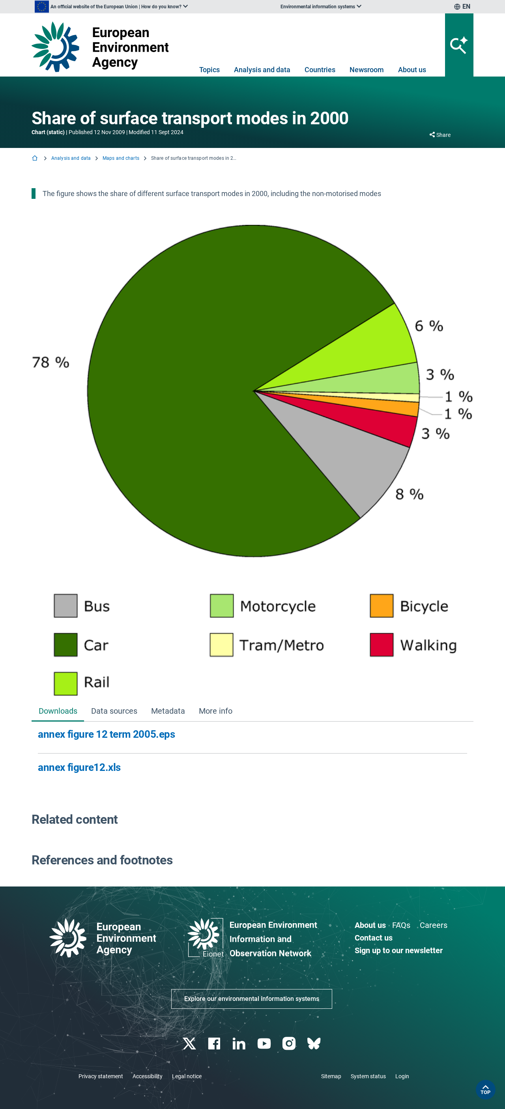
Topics (209, 69)
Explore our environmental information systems (251, 998)
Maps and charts (121, 158)
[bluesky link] (315, 1044)
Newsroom (367, 69)
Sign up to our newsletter (399, 950)
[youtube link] (265, 1044)
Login (402, 1076)
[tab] (58, 712)
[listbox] (111, 6)
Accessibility (148, 1076)
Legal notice (187, 1076)
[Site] (103, 46)
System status (368, 1076)
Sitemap (331, 1076)
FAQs (401, 925)
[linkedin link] (240, 1044)
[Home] (35, 159)
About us (412, 69)
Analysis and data (262, 69)
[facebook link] (215, 1044)
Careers (433, 925)
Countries (320, 69)
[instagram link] (290, 1044)
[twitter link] (190, 1044)
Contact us (374, 938)
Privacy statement (101, 1076)
